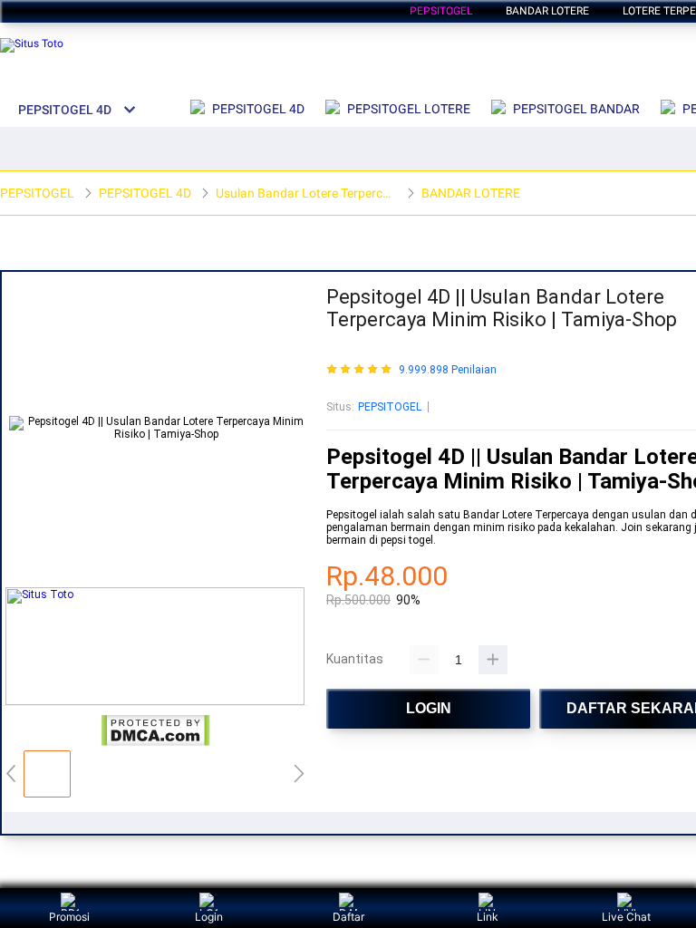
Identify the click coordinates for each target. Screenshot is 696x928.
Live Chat (626, 916)
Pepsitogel (441, 11)
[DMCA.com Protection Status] (155, 743)
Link (487, 916)
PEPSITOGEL (389, 407)
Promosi (69, 916)
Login (209, 916)
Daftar (348, 916)
